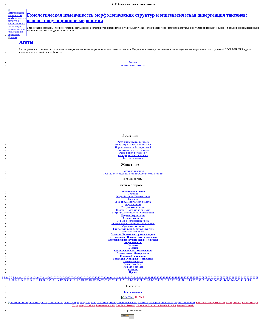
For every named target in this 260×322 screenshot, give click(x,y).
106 (66, 280)
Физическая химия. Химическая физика (133, 229)
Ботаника (133, 199)
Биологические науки (133, 191)
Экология (133, 269)
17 (40, 277)
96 (28, 280)
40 (109, 277)
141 (212, 280)
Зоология (133, 193)
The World (140, 297)
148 (241, 280)
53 (148, 277)
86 (248, 277)
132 (174, 280)
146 (233, 280)
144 (224, 280)
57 (160, 277)
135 (186, 280)
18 (43, 277)
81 (233, 277)
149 (245, 280)
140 (207, 280)
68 (194, 277)
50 (139, 277)
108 (74, 280)
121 (127, 280)
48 (133, 277)
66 (188, 277)
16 (37, 277)
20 (49, 277)
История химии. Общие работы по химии (133, 223)
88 (254, 277)
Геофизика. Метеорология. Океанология (133, 212)
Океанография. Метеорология (133, 253)
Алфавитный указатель (133, 65)
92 (16, 280)
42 (115, 277)
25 (64, 277)
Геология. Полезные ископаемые (133, 210)
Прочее (133, 272)
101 (45, 280)
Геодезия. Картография (133, 215)
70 (200, 277)
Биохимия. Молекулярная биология (133, 202)
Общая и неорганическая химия (133, 220)
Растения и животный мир (133, 152)
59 (167, 277)
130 (165, 280)
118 (115, 280)
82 (236, 277)
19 (46, 277)
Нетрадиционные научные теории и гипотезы (133, 239)
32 (85, 277)
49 (136, 277)
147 (237, 280)
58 (163, 277)
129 (161, 280)
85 (245, 277)
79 (227, 277)
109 (78, 280)
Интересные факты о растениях (133, 150)
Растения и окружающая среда (133, 142)
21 (52, 277)
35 (94, 277)
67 (191, 277)
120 (123, 280)
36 (97, 277)
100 (40, 280)
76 (218, 277)
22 (55, 277)
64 (182, 277)
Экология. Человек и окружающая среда (133, 234)
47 (130, 277)
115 (103, 280)
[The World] (128, 297)
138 (199, 280)
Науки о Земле (133, 204)
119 (119, 280)
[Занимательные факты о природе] (74, 12)
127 (153, 280)
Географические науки (133, 207)
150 (249, 280)
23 (58, 277)
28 (73, 277)
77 (221, 277)
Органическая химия (133, 226)
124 (140, 280)
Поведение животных (133, 171)
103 (53, 280)
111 (86, 280)
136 (190, 280)
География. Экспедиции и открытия (133, 258)
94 (22, 280)
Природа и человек (133, 267)
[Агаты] (12, 37)
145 (228, 280)
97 (31, 280)
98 (34, 280)
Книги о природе (133, 292)
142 (216, 280)
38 (103, 277)
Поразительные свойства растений (133, 147)
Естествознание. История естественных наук (133, 237)
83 (239, 277)
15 (34, 277)
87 (251, 277)
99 (37, 280)
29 (76, 277)
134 (182, 280)
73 (209, 277)
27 (70, 277)
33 (88, 277)
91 (13, 280)
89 (257, 277)
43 (118, 277)
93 (19, 280)
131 (169, 280)
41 (112, 277)
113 (94, 280)
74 (212, 277)
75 (215, 277)
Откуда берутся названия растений (133, 144)
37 (100, 277)
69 (197, 277)
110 (82, 280)
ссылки (130, 320)
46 (127, 277)
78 (224, 277)
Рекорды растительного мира (133, 155)
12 (25, 277)
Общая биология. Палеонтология (133, 196)
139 (203, 280)
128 (157, 280)
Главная (133, 62)
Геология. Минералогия (133, 256)
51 (142, 277)
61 (173, 277)
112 (90, 280)
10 (19, 277)
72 (206, 277)
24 (61, 277)
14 (31, 277)
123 (136, 280)
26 (67, 277)
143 (220, 280)
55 (154, 277)
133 (178, 280)
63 (179, 277)
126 (148, 280)
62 (176, 277)
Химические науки (133, 218)
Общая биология (133, 242)
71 (203, 277)
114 (99, 280)
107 (70, 280)
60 (170, 277)
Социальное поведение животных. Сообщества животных (133, 173)
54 (151, 277)
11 (22, 277)
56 (157, 277)
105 (61, 280)
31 (82, 277)
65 (185, 277)
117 (111, 280)
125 (144, 280)
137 (195, 280)
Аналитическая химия (133, 231)
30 (79, 277)
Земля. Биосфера (133, 264)
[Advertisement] (130, 100)
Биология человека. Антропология (133, 250)
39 (106, 277)
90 (10, 280)
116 (107, 280)
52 (145, 277)
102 (49, 280)
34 (91, 277)
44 (121, 277)
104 (57, 280)
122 (131, 280)
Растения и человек (133, 158)
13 (28, 277)
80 (230, 277)
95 (25, 280)
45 (124, 277)
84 (242, 277)
